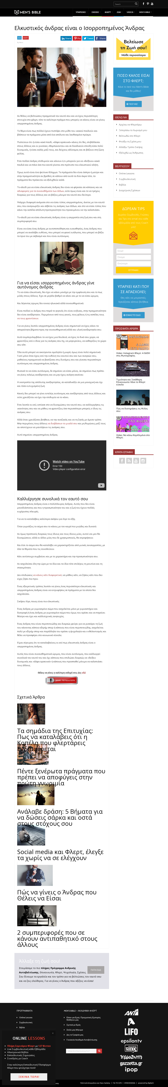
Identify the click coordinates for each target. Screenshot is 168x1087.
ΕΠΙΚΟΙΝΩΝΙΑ (129, 1083)
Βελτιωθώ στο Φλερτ (129, 135)
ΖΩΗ (119, 12)
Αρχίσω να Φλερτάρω (130, 124)
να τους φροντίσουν (27, 318)
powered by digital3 (146, 1083)
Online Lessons (126, 173)
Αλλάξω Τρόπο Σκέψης (131, 147)
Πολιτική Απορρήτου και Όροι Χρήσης (95, 1083)
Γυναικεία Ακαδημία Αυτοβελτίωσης (82, 1040)
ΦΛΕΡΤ (108, 12)
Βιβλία (122, 184)
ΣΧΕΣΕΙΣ (95, 12)
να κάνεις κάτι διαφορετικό (47, 575)
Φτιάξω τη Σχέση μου (130, 141)
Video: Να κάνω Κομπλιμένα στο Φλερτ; (133, 436)
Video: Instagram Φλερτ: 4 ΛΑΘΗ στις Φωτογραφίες (133, 354)
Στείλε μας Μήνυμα (75, 1030)
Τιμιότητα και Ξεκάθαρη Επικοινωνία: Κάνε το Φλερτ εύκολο (130, 382)
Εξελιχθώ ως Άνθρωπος (131, 152)
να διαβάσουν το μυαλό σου (62, 423)
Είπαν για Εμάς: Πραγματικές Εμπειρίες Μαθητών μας (84, 1018)
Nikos (21, 42)
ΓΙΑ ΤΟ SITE (117, 1083)
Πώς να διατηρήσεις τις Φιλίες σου (132, 409)
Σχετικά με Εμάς (74, 1025)
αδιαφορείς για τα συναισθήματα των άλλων (40, 190)
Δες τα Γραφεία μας (75, 1035)
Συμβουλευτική (127, 179)
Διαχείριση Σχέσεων (129, 190)
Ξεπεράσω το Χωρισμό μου (133, 130)
